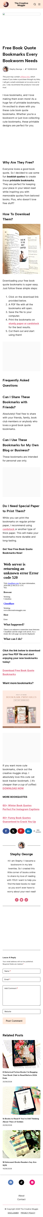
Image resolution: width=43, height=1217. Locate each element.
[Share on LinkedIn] (28, 831)
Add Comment (11, 988)
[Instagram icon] (21, 900)
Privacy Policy (28, 1213)
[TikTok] (21, 1182)
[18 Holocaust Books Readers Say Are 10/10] (21, 1144)
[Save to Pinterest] (21, 831)
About (21, 1196)
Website (7, 1011)
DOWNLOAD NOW (13, 788)
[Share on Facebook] (6, 831)
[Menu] (39, 4)
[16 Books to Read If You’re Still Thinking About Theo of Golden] (21, 1101)
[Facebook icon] (17, 900)
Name (7, 971)
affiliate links (25, 77)
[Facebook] (10, 1182)
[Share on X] (13, 831)
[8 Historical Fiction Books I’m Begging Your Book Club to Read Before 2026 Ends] (21, 1054)
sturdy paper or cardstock (24, 323)
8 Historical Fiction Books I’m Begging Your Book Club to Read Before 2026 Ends (20, 1075)
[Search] (35, 4)
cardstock (9, 529)
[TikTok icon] (26, 900)
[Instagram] (32, 1182)
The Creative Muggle (21, 4)
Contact (21, 1199)
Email (7, 979)
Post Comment (14, 1020)
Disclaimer (13, 1213)
